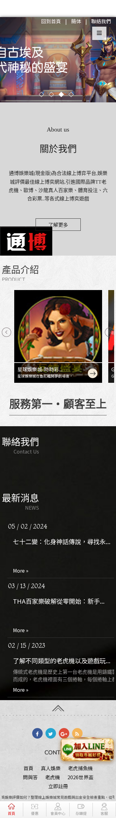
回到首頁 (51, 21)
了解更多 (58, 224)
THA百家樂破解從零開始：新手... (59, 552)
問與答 (30, 777)
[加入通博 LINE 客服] (87, 748)
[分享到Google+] (64, 733)
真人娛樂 (51, 768)
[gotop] (58, 705)
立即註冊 (58, 786)
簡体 (76, 21)
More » (20, 522)
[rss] (77, 733)
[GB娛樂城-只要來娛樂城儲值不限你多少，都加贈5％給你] (70, 336)
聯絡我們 (101, 21)
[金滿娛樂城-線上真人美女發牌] (58, 59)
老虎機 (52, 777)
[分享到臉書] (37, 733)
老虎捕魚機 (80, 768)
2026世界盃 (80, 777)
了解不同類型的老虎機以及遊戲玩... (61, 612)
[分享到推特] (50, 733)
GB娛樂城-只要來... (50, 369)
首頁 (28, 768)
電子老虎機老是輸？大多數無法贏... (61, 672)
